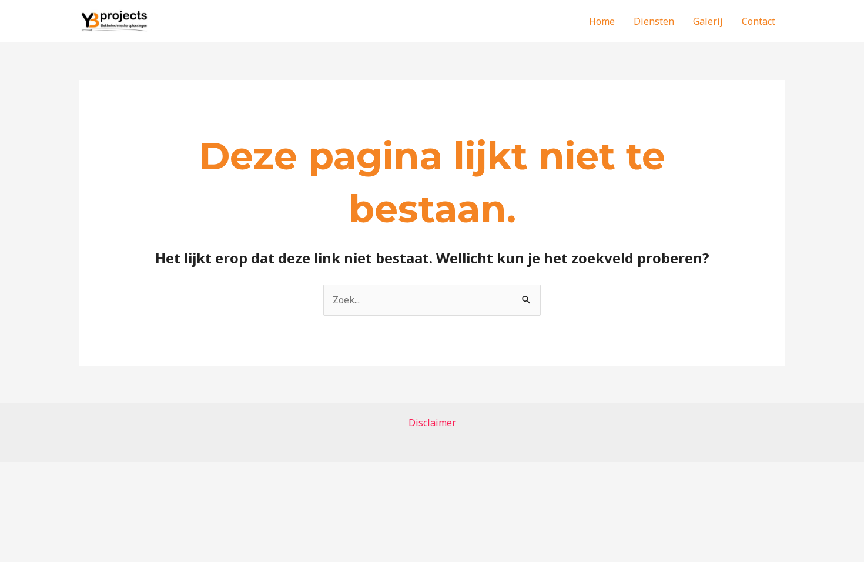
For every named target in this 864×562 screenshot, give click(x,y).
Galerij (708, 21)
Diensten (654, 21)
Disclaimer (432, 422)
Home (602, 21)
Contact (758, 21)
